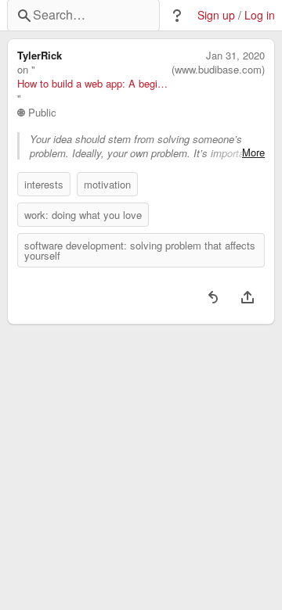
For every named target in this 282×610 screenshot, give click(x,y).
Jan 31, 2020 (235, 55)
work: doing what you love (83, 215)
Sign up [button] (216, 15)
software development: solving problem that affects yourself (139, 250)
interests (43, 184)
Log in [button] (259, 15)
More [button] (253, 152)
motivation (107, 184)
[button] (177, 15)
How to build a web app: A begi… (92, 84)
